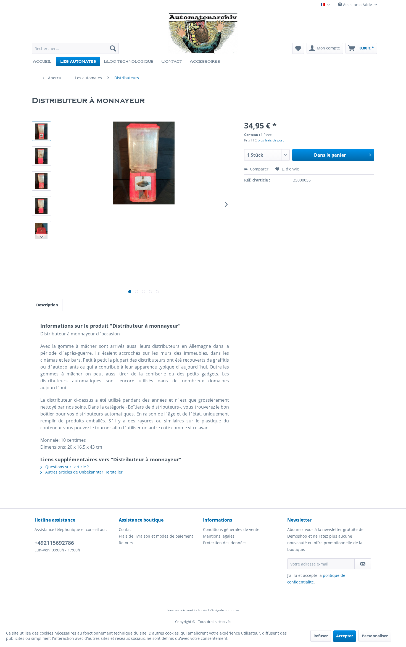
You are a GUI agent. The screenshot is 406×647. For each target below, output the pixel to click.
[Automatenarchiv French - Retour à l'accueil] (203, 33)
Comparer (258, 169)
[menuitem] (75, 48)
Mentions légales (218, 536)
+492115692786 (54, 542)
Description (47, 304)
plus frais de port (271, 140)
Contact (126, 529)
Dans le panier (330, 155)
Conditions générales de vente (231, 529)
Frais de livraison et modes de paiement (156, 536)
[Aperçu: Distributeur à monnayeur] (41, 131)
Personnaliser (375, 635)
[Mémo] (298, 48)
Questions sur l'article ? (66, 466)
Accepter (344, 635)
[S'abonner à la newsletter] (362, 563)
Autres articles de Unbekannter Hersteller (83, 472)
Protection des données (225, 542)
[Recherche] (113, 48)
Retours (126, 542)
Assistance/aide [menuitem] (357, 4)
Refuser (320, 635)
